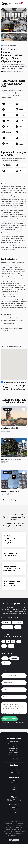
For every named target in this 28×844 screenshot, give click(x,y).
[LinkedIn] (7, 800)
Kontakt (14, 789)
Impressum (14, 782)
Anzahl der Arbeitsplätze (11, 636)
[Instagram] (14, 800)
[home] (8, 3)
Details (5, 670)
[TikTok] (17, 800)
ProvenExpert (14, 812)
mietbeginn (7, 653)
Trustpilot (14, 807)
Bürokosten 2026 (14, 772)
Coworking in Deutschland (14, 738)
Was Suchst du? (10, 618)
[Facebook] (11, 800)
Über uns (14, 791)
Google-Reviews (14, 810)
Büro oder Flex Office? (14, 770)
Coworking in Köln (14, 748)
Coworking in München (14, 746)
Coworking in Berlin (14, 741)
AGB (18, 722)
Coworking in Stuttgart (14, 752)
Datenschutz (22, 722)
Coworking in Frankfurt (14, 750)
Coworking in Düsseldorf (14, 754)
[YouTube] (20, 800)
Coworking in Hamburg (14, 744)
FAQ (14, 787)
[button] (19, 3)
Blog (14, 768)
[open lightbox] (14, 16)
